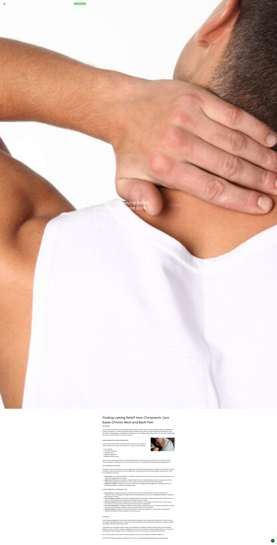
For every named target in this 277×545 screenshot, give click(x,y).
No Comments (177, 205)
